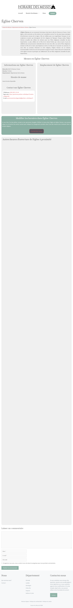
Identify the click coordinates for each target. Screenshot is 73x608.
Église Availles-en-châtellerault (36, 310)
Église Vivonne (36, 183)
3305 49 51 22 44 (14, 92)
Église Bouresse (36, 480)
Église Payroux (36, 522)
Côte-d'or (28, 588)
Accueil (20, 13)
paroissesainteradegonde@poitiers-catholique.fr (20, 98)
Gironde (28, 580)
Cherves (26, 27)
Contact (52, 13)
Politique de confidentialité (36, 601)
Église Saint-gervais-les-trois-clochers (36, 395)
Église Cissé (36, 353)
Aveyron (28, 590)
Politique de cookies (47, 601)
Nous (44, 13)
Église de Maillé (36, 268)
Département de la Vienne (18, 27)
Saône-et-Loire (30, 593)
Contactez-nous (36, 131)
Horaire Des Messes (31, 13)
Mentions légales (25, 601)
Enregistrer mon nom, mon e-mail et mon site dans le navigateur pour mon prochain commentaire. (29, 563)
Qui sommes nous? (6, 580)
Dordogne (28, 585)
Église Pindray (36, 437)
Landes (28, 583)
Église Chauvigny (37, 226)
